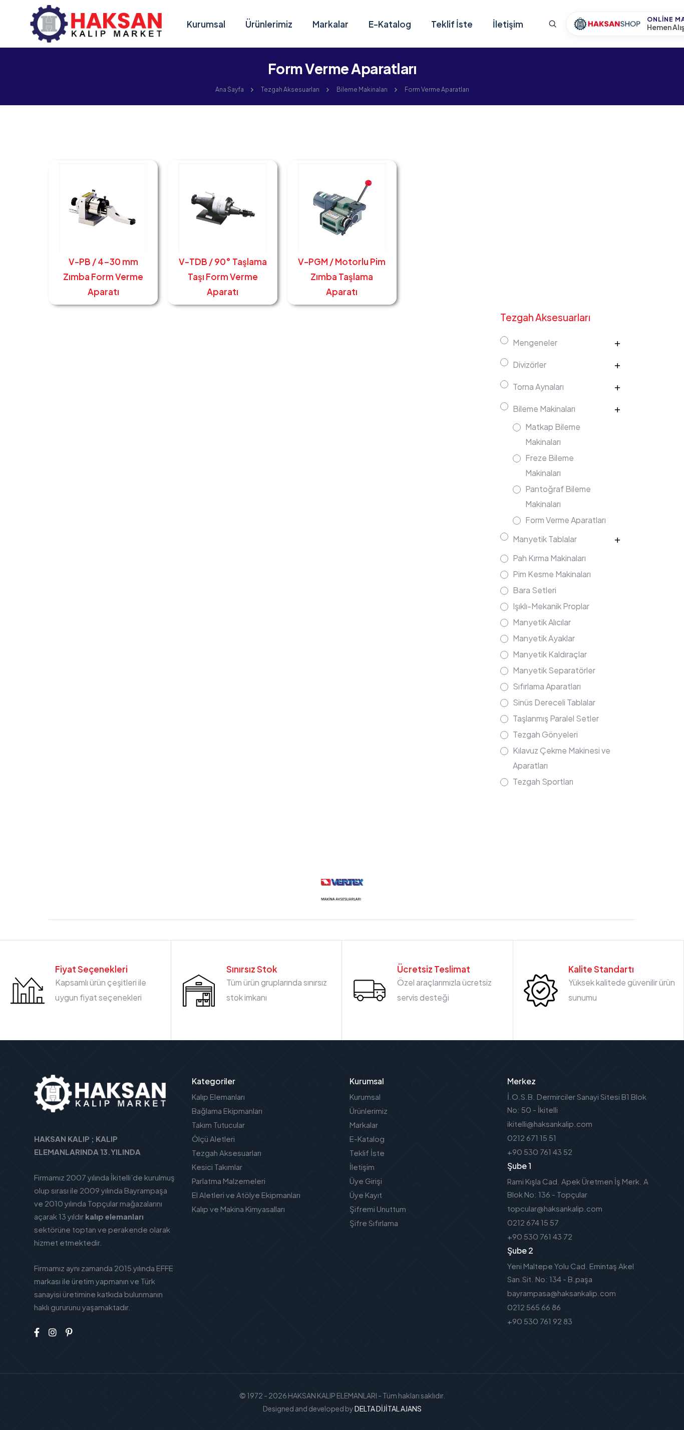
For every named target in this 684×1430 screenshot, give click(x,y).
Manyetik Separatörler (554, 670)
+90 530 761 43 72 (539, 1236)
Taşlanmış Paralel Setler (556, 718)
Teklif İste (452, 24)
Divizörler (529, 364)
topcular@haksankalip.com (554, 1208)
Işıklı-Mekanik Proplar (551, 606)
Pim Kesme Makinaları (552, 574)
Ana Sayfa (229, 89)
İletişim (508, 24)
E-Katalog (390, 24)
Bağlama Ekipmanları (227, 1110)
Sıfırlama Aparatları (547, 686)
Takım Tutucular (218, 1124)
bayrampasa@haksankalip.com (561, 1293)
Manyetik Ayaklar (544, 638)
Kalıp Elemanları (218, 1096)
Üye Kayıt (366, 1195)
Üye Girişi (366, 1180)
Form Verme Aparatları (437, 89)
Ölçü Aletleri (213, 1138)
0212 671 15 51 (531, 1137)
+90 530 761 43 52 (539, 1151)
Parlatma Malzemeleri (228, 1180)
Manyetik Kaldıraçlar (550, 654)
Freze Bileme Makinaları (549, 465)
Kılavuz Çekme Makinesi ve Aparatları (561, 758)
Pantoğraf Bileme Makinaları (558, 496)
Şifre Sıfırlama (374, 1223)
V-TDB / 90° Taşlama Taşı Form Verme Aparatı (222, 276)
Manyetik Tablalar (545, 539)
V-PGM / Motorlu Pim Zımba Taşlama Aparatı (342, 276)
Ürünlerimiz (268, 24)
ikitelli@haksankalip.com (549, 1123)
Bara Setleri (534, 590)
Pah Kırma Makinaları (549, 558)
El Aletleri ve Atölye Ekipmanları (246, 1195)
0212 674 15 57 (533, 1222)
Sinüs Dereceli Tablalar (554, 702)
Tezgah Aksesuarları (290, 89)
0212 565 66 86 (534, 1307)
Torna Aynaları (538, 386)
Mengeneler (535, 342)
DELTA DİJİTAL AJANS (388, 1408)
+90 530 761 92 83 (539, 1321)
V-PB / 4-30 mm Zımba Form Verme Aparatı (103, 276)
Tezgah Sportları (543, 781)
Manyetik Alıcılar (542, 622)
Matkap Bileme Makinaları (552, 434)
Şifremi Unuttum (378, 1209)
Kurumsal (206, 24)
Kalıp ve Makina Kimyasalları (238, 1209)
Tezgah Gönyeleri (545, 734)
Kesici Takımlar (217, 1166)
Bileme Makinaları (362, 89)
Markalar (330, 24)
